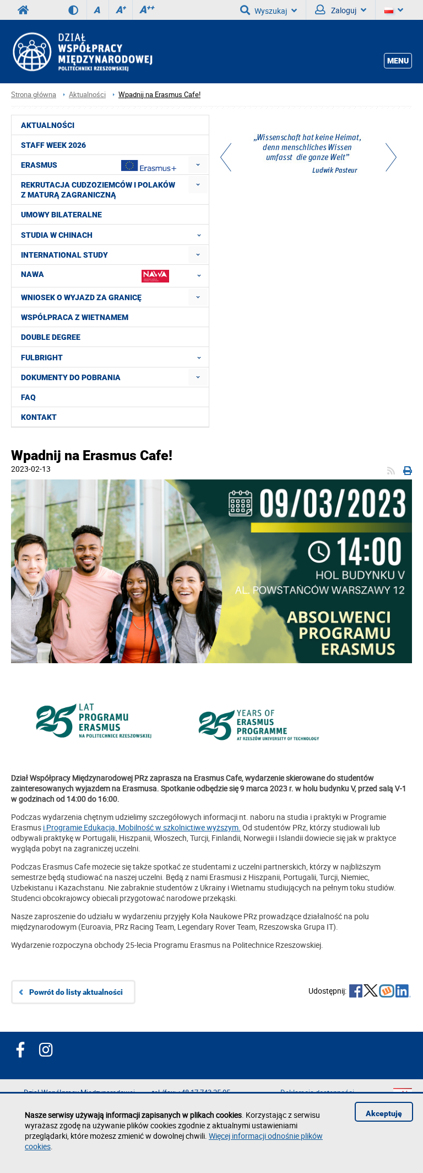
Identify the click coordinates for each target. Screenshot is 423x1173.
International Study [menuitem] (64, 254)
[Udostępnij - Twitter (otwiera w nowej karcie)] (371, 992)
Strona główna (33, 94)
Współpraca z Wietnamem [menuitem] (74, 317)
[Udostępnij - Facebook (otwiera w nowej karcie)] (355, 992)
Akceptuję (384, 1113)
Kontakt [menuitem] (39, 417)
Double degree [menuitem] (50, 337)
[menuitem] (198, 164)
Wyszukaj (270, 11)
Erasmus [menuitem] (39, 165)
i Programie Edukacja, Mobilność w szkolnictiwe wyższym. (142, 827)
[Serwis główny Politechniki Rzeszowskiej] (23, 10)
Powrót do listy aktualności (76, 992)
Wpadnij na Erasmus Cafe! (159, 94)
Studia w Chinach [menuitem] (57, 235)
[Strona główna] (82, 51)
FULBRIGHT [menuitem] (42, 357)
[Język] (394, 10)
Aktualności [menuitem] (47, 125)
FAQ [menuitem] (28, 397)
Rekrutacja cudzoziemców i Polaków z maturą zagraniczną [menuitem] (98, 189)
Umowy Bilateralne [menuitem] (61, 214)
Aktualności (87, 94)
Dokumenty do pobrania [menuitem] (71, 377)
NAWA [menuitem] (32, 274)
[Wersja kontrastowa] (77, 10)
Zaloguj (342, 10)
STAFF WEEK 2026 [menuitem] (53, 145)
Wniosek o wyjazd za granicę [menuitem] (81, 297)
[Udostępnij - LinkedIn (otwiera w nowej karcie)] (403, 992)
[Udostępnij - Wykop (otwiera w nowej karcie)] (386, 992)
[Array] (308, 155)
